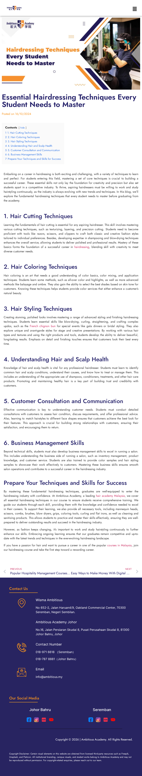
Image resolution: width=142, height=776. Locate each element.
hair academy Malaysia (110, 496)
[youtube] (51, 719)
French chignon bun (42, 326)
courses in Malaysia (119, 545)
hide (22, 127)
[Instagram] (36, 719)
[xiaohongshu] (43, 719)
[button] (134, 9)
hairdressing (81, 247)
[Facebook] (90, 719)
